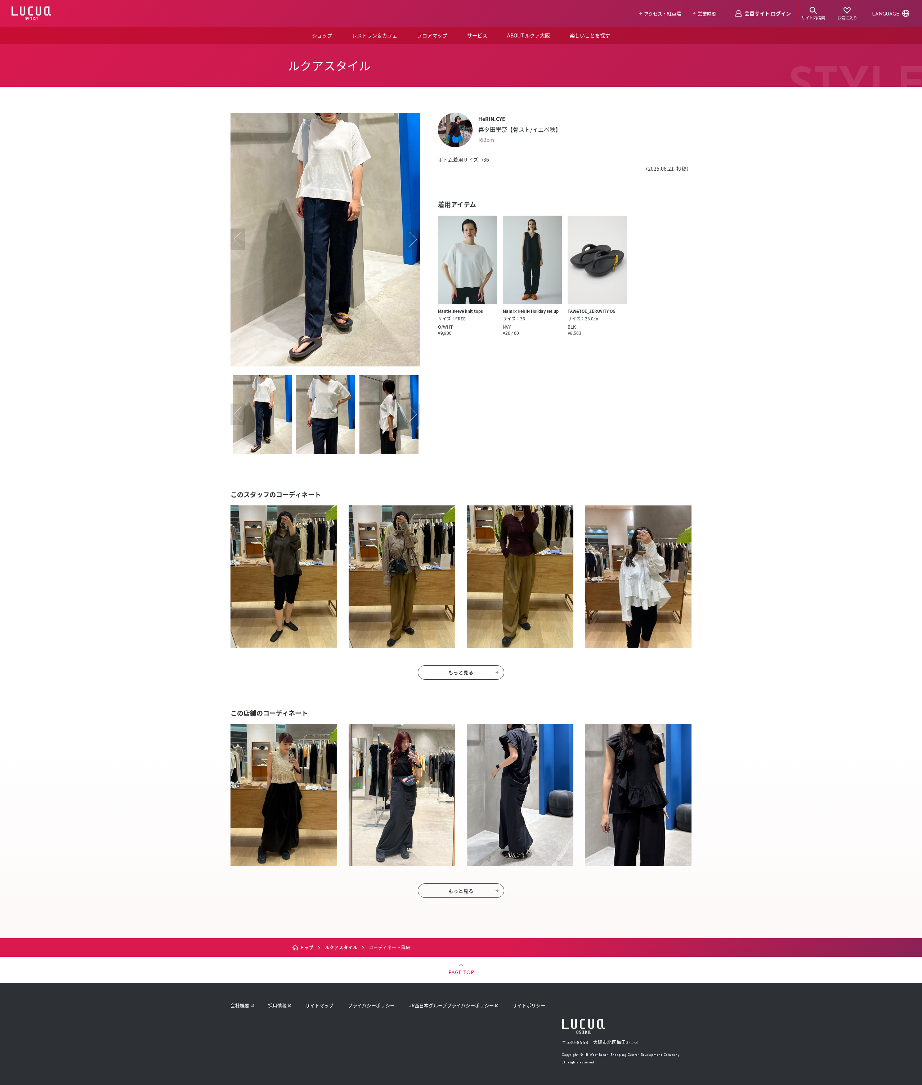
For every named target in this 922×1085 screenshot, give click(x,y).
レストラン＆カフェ (374, 35)
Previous (237, 239)
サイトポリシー (529, 1005)
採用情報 (277, 1005)
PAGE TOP (461, 973)
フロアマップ (432, 35)
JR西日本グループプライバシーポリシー (451, 1005)
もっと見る (461, 672)
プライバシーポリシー (371, 1005)
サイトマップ (319, 1005)
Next (413, 239)
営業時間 (707, 13)
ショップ (322, 35)
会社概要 (239, 1005)
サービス (477, 35)
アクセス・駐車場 (662, 13)
